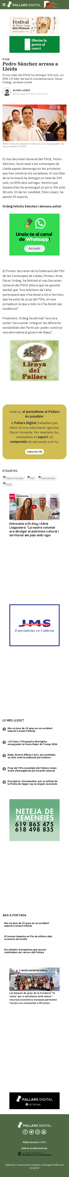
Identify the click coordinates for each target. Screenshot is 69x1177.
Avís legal (46, 1164)
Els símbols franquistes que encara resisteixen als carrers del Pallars (25, 951)
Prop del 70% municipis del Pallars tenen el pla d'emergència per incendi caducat (32, 769)
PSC (32, 478)
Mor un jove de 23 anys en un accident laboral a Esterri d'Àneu (30, 730)
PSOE (8, 484)
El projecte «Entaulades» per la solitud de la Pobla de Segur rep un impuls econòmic (32, 783)
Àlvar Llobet (22, 90)
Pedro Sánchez (48, 478)
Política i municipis (14, 478)
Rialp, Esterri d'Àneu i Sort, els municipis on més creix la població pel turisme (31, 756)
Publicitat (10, 1164)
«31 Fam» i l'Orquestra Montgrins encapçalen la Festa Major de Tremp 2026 (32, 743)
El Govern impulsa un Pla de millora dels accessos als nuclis (28, 938)
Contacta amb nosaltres (28, 1164)
